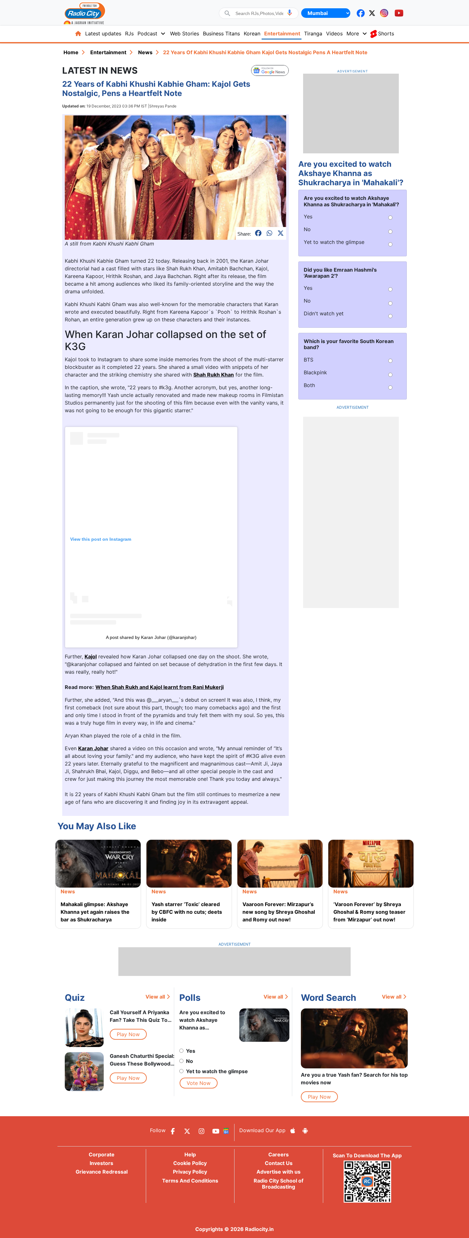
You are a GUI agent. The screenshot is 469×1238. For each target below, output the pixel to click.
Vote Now (199, 1083)
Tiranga (313, 33)
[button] (289, 12)
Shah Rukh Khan (213, 374)
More (352, 33)
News (145, 52)
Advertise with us (279, 1171)
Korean (252, 33)
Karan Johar (93, 748)
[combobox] (259, 13)
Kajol (91, 656)
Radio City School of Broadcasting (278, 1183)
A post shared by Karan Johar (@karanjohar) (151, 637)
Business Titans (221, 33)
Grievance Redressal (102, 1171)
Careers (278, 1154)
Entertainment (282, 33)
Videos (334, 33)
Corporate (102, 1154)
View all (155, 996)
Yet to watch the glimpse (217, 1071)
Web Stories (184, 33)
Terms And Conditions (190, 1180)
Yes (190, 1051)
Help (190, 1154)
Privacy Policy (190, 1171)
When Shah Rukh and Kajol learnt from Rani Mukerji (159, 687)
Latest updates (103, 33)
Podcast (147, 33)
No (189, 1061)
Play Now (128, 1034)
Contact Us (279, 1163)
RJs (129, 33)
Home (70, 52)
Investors (101, 1163)
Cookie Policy (190, 1163)
